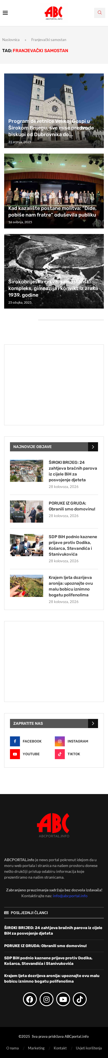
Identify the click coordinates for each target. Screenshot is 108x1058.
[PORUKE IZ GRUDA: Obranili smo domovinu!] (26, 511)
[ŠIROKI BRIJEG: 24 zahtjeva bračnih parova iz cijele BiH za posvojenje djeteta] (26, 471)
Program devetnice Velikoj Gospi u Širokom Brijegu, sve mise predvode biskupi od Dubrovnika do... (51, 128)
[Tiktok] (80, 999)
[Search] (99, 13)
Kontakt (60, 1048)
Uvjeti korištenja (89, 1048)
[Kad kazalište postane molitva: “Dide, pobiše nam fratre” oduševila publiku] (54, 191)
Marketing (36, 1048)
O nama (12, 1048)
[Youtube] (63, 999)
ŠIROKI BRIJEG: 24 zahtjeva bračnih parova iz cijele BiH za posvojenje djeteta (73, 471)
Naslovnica (11, 39)
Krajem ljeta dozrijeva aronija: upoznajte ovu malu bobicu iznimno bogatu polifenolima (71, 586)
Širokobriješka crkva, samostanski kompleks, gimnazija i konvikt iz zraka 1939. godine (53, 288)
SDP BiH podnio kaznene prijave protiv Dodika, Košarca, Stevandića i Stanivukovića (73, 545)
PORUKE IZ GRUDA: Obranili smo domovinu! (72, 506)
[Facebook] (30, 999)
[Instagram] (46, 999)
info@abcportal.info (70, 895)
